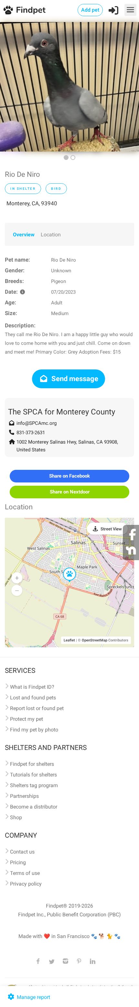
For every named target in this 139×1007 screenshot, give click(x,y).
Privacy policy (26, 884)
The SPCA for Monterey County (61, 411)
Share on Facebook (69, 476)
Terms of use (25, 873)
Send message (74, 379)
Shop (16, 817)
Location (51, 235)
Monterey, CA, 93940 (31, 203)
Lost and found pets (33, 698)
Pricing (18, 862)
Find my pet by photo (34, 730)
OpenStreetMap (94, 640)
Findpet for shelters (32, 764)
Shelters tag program (34, 785)
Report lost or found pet (37, 708)
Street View (111, 528)
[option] (69, 87)
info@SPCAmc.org (36, 423)
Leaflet (69, 640)
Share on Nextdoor (70, 492)
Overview (24, 235)
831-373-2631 (30, 433)
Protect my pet (26, 719)
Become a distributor (33, 807)
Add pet (90, 10)
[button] (65, 568)
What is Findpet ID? (32, 687)
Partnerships (24, 796)
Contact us (22, 852)
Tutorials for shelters (33, 775)
